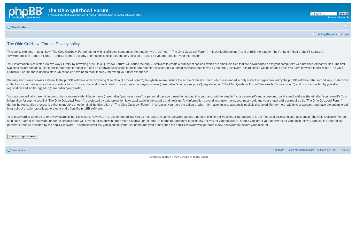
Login (345, 34)
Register (332, 34)
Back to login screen (22, 136)
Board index (19, 27)
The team (278, 149)
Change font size (345, 26)
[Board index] (27, 12)
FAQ (319, 34)
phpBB (166, 156)
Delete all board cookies (300, 149)
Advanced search (338, 17)
